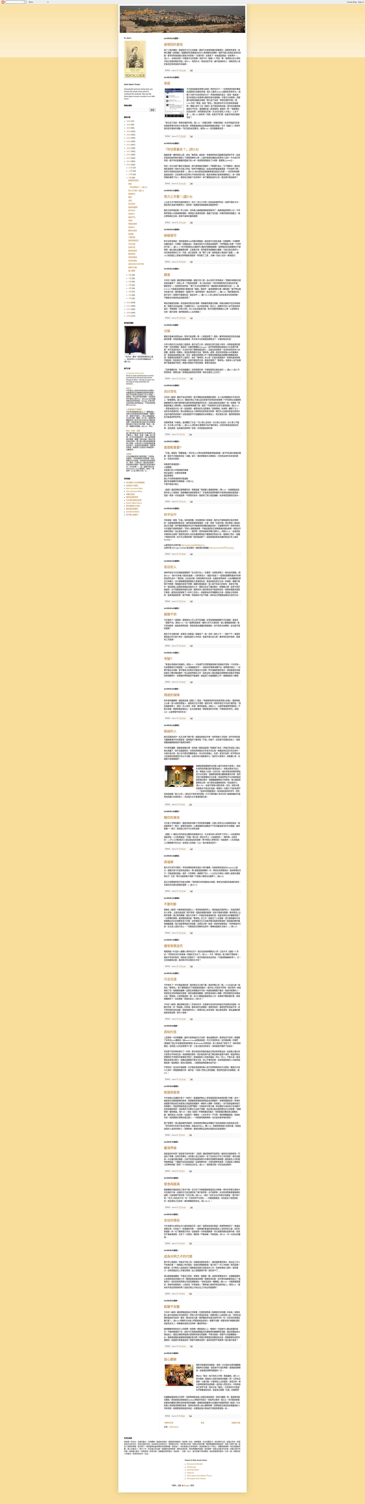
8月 (130, 275)
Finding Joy (191, 1467)
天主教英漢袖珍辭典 (134, 500)
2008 (129, 316)
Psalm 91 (190, 1473)
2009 (129, 313)
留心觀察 (170, 1359)
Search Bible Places (134, 503)
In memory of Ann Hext (135, 373)
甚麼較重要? (172, 447)
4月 (130, 288)
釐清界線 (170, 1148)
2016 (129, 155)
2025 (129, 125)
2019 (129, 145)
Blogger (187, 1486)
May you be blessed (194, 1464)
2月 (130, 295)
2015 (129, 158)
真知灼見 (170, 1032)
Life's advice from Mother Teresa (199, 1476)
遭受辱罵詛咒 (173, 946)
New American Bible (134, 491)
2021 (129, 138)
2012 (129, 303)
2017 (129, 151)
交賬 (167, 331)
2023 (129, 131)
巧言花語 (170, 979)
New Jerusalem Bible (134, 489)
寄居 (167, 83)
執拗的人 (170, 731)
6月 (130, 282)
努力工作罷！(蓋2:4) (178, 196)
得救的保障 (172, 695)
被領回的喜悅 (173, 44)
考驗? (168, 659)
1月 (130, 298)
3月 (130, 292)
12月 (131, 168)
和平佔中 (170, 514)
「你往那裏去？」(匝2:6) (181, 149)
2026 (129, 121)
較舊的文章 (236, 1423)
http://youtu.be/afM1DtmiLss (193, 545)
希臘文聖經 (130, 494)
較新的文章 (169, 1423)
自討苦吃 (170, 391)
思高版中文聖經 (132, 486)
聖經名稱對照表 (132, 497)
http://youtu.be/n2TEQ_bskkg (221, 548)
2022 (129, 135)
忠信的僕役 (172, 1220)
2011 (129, 306)
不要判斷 (170, 904)
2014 (129, 161)
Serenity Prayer (193, 1470)
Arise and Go (139, 12)
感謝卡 (128, 388)
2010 (129, 309)
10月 (131, 174)
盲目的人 (170, 567)
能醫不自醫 (172, 1306)
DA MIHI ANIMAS (132, 512)
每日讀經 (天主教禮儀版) (135, 483)
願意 (167, 275)
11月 (131, 171)
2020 (129, 141)
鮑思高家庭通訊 (132, 509)
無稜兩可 (170, 235)
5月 (130, 285)
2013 (129, 165)
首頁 (202, 1423)
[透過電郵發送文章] (191, 70)
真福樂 (168, 862)
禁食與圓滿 (172, 1184)
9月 (130, 178)
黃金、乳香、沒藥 (133, 431)
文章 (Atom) (174, 1427)
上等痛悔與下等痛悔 (134, 410)
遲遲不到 (170, 614)
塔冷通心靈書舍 (132, 515)
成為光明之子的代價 (178, 1256)
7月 (130, 278)
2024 (129, 128)
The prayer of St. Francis (196, 1479)
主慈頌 (128, 454)
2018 (129, 148)
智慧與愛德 (172, 1092)
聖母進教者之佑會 (133, 506)
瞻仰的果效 (172, 817)
